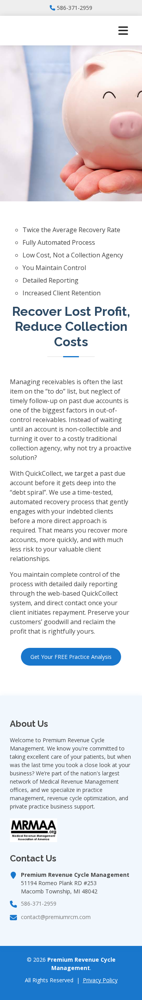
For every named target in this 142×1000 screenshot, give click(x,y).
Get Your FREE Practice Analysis (71, 656)
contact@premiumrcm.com (56, 917)
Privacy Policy (100, 980)
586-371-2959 (74, 8)
